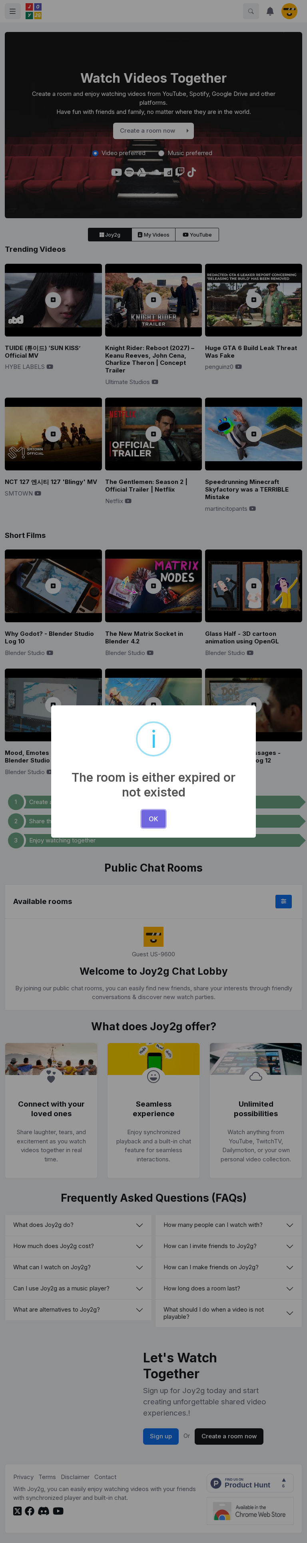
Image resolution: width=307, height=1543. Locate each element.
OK (153, 819)
